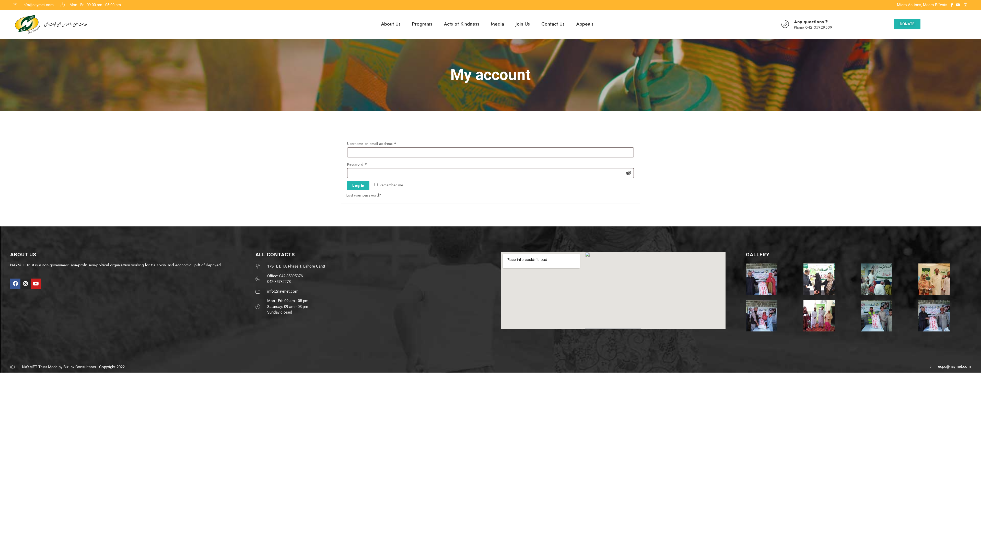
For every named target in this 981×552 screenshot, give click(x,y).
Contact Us (553, 23)
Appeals (584, 23)
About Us (391, 23)
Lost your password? (363, 195)
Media (497, 23)
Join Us (523, 23)
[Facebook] (15, 284)
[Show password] (628, 173)
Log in (358, 185)
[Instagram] (25, 284)
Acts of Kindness (461, 23)
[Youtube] (36, 284)
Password (364, 163)
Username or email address (379, 143)
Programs (422, 23)
